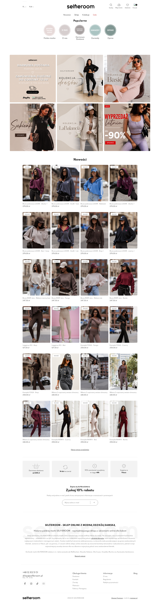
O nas (105, 576)
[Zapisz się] (94, 502)
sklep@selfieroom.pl (33, 576)
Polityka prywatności (110, 582)
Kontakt (75, 579)
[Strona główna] (80, 6)
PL (23, 7)
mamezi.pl (133, 598)
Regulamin (107, 579)
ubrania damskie (97, 538)
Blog (135, 573)
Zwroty (75, 582)
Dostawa (76, 576)
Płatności (76, 585)
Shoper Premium (117, 598)
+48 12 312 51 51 (30, 572)
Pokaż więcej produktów (80, 450)
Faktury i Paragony (79, 588)
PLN (30, 7)
